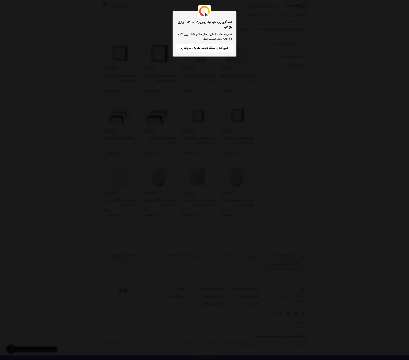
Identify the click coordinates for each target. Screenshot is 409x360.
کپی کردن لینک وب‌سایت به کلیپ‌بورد (204, 47)
